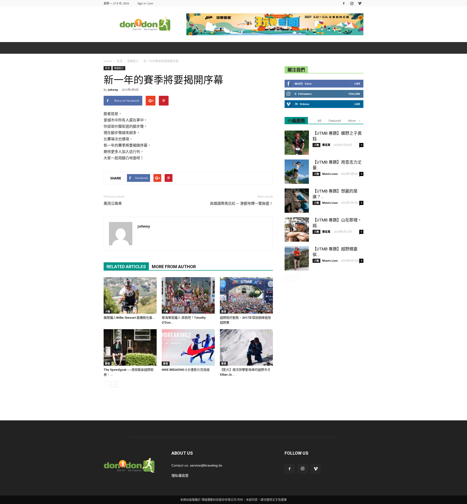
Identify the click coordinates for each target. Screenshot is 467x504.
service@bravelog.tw (206, 465)
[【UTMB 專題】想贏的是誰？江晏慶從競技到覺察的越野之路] (297, 200)
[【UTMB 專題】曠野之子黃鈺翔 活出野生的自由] (297, 143)
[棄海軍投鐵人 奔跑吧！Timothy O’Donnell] (188, 295)
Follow (354, 94)
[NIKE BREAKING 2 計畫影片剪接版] (188, 347)
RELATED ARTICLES (126, 266)
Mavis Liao (330, 174)
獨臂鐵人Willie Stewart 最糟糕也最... (129, 317)
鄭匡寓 (326, 145)
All (319, 121)
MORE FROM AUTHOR (174, 266)
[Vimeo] (359, 3)
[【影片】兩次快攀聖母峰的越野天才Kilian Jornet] (246, 347)
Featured (335, 121)
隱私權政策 (180, 475)
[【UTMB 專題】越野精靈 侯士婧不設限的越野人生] (297, 258)
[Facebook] (343, 3)
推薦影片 (119, 68)
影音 (107, 68)
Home (108, 61)
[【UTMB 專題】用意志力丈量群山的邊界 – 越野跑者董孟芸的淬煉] (297, 171)
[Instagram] (351, 3)
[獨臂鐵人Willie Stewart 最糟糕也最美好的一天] (130, 295)
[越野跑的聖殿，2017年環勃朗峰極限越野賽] (246, 295)
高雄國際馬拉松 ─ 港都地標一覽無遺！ (241, 203)
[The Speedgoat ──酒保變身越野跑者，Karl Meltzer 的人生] (130, 347)
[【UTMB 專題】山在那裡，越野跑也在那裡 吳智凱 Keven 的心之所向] (297, 229)
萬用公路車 (113, 203)
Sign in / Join (145, 3)
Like (357, 83)
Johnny (113, 89)
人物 (107, 311)
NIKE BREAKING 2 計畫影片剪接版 (186, 369)
